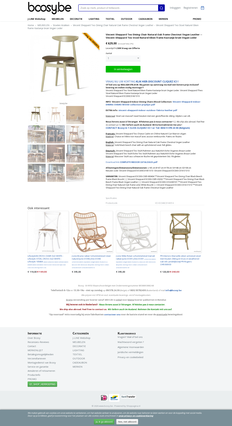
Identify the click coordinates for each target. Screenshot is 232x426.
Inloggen (175, 7)
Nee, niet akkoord (127, 421)
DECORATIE (76, 18)
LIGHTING (94, 18)
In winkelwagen (123, 69)
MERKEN (163, 18)
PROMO (197, 18)
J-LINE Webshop (36, 18)
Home (31, 25)
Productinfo (34, 374)
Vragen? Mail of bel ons (130, 336)
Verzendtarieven (37, 358)
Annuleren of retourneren (41, 370)
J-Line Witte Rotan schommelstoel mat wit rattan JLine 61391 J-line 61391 (136, 261)
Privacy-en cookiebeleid (130, 357)
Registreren (191, 7)
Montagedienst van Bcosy (42, 362)
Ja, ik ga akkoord (104, 421)
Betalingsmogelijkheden (41, 354)
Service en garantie (38, 366)
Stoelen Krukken (61, 25)
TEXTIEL (110, 18)
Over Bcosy (34, 337)
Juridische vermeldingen (130, 352)
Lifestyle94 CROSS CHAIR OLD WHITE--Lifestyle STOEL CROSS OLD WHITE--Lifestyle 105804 (48, 261)
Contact (32, 346)
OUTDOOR (126, 18)
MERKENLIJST (35, 350)
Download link (132, 162)
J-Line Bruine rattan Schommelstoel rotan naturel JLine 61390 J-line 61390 (91, 261)
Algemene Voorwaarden (131, 347)
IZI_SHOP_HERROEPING (42, 384)
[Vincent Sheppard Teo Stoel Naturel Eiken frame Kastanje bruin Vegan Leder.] (63, 69)
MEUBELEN (58, 18)
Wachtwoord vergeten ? (131, 342)
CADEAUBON (145, 18)
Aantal (109, 53)
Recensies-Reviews (38, 342)
